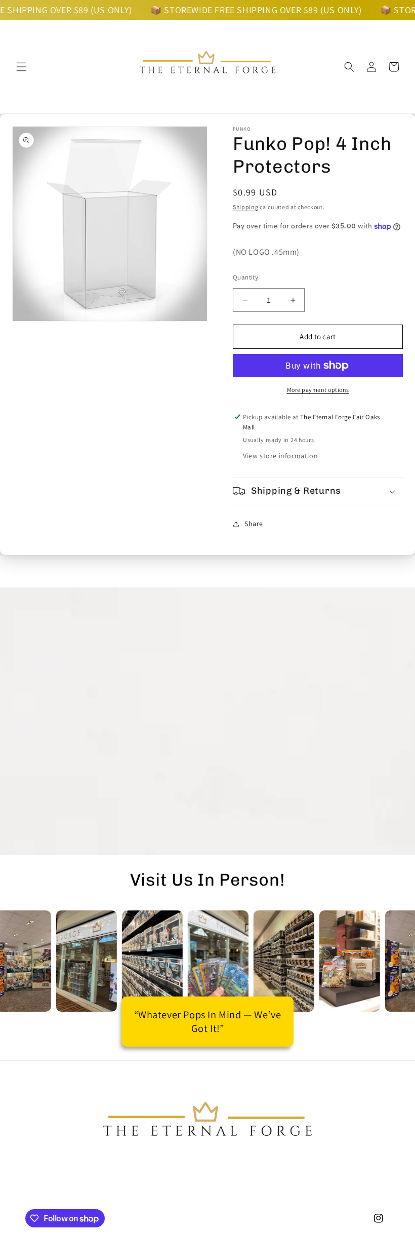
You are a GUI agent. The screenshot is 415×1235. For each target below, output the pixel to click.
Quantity (245, 277)
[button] (21, 67)
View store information (280, 455)
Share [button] (253, 523)
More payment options (318, 389)
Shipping (246, 207)
